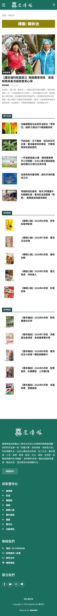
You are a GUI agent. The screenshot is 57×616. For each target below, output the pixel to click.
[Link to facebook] (4, 584)
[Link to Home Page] (29, 5)
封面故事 (6, 72)
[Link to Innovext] (34, 610)
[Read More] (28, 54)
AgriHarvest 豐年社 (36, 604)
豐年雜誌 (5, 85)
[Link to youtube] (10, 584)
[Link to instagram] (16, 584)
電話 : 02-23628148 (15, 548)
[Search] (54, 5)
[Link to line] (21, 584)
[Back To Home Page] (28, 432)
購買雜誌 (10, 563)
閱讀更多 (10, 471)
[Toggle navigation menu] (5, 4)
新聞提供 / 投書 (13, 553)
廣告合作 (10, 558)
